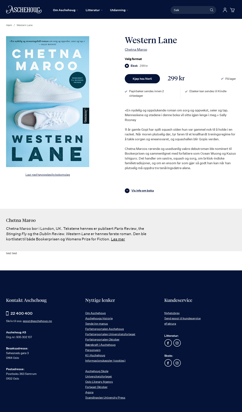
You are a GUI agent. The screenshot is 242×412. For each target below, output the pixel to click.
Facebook (168, 343)
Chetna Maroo (136, 49)
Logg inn (225, 10)
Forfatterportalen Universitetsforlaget (110, 334)
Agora (89, 392)
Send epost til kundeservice (182, 318)
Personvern (93, 350)
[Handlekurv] (233, 10)
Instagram (177, 343)
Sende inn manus (96, 323)
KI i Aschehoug (95, 355)
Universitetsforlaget (98, 376)
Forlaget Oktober (96, 387)
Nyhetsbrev (172, 313)
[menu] (90, 10)
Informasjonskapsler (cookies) (105, 360)
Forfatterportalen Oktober (102, 339)
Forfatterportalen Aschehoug (104, 329)
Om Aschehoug (95, 313)
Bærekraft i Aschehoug (100, 345)
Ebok (139, 65)
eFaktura (170, 323)
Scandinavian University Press (105, 397)
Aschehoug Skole (96, 371)
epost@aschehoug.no (37, 321)
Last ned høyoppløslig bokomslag (48, 174)
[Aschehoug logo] (23, 9)
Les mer (118, 239)
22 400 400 (22, 313)
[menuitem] (65, 10)
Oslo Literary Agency (99, 382)
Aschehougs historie (99, 318)
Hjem (9, 25)
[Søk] (212, 10)
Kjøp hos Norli (142, 79)
